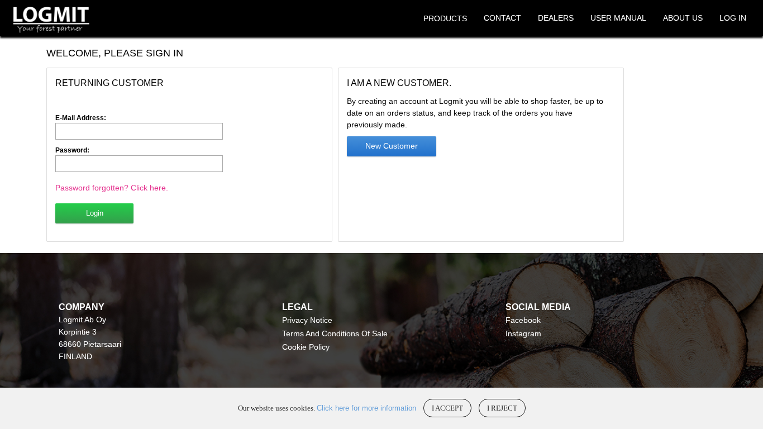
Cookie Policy (306, 346)
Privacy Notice (307, 320)
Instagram (523, 333)
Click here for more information (366, 408)
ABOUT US (683, 17)
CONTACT (502, 17)
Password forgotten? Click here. (111, 187)
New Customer (391, 145)
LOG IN (732, 17)
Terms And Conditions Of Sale (335, 333)
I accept (447, 408)
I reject (502, 408)
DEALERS (556, 17)
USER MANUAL (618, 17)
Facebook (523, 320)
